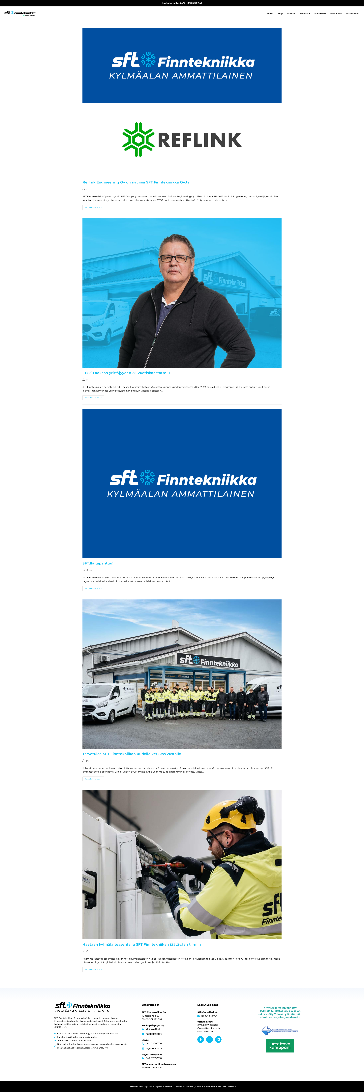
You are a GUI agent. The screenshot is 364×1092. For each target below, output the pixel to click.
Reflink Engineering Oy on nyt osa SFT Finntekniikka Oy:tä (136, 182)
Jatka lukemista (94, 206)
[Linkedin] (218, 1039)
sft (87, 189)
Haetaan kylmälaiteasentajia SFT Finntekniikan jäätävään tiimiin (141, 944)
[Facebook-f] (200, 1039)
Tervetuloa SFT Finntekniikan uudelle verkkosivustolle (131, 754)
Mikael (89, 570)
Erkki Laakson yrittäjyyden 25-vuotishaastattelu (126, 373)
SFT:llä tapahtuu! (97, 563)
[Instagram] (209, 1039)
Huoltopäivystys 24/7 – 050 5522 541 (181, 3)
